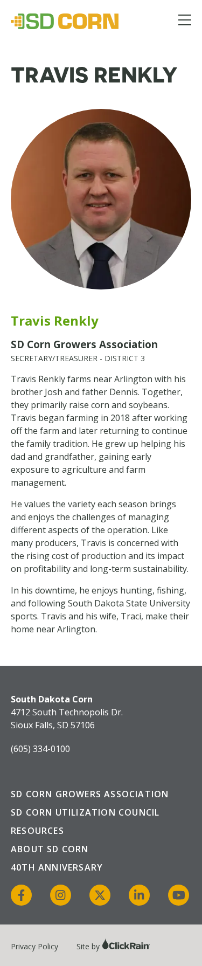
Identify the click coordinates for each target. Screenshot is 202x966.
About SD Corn (50, 849)
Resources (37, 831)
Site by (89, 946)
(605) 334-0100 (40, 749)
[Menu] (184, 22)
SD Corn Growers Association (90, 794)
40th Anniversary (57, 867)
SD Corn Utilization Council (85, 812)
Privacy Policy (34, 946)
